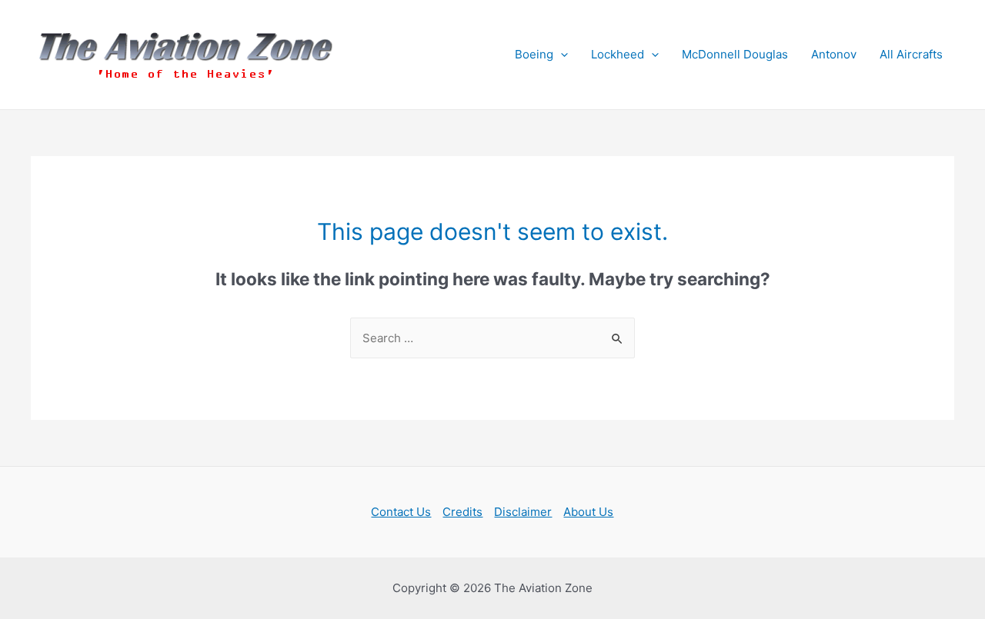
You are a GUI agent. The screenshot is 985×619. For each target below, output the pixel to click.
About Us (588, 511)
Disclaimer (523, 511)
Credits (462, 511)
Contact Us (401, 511)
